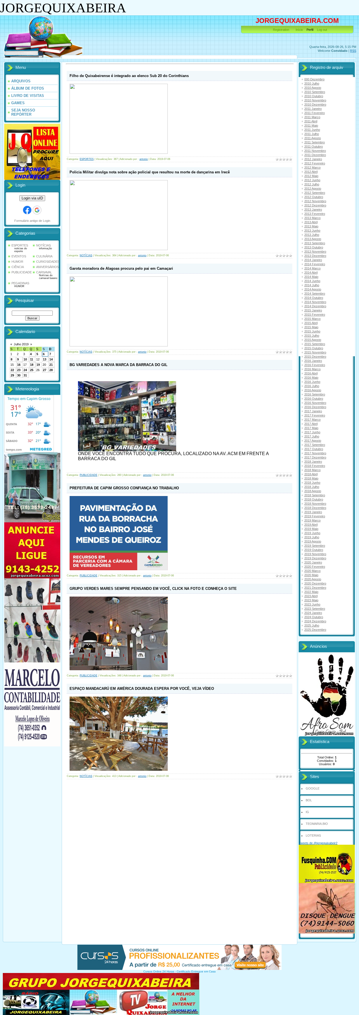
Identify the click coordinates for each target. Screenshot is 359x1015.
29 (12, 375)
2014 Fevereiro (314, 264)
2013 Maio (311, 226)
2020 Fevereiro (314, 566)
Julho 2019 (21, 344)
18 (31, 364)
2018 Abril (310, 474)
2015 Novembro (315, 352)
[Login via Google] (37, 210)
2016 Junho (312, 381)
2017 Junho (312, 432)
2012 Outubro (313, 197)
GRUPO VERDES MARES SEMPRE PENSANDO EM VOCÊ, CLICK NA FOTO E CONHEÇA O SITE (153, 588)
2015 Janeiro (313, 310)
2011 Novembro (315, 150)
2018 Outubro (313, 499)
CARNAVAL (44, 272)
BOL (309, 800)
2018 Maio (311, 478)
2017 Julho (311, 436)
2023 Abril (310, 596)
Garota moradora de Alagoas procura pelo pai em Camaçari (121, 268)
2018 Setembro (314, 495)
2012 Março (312, 167)
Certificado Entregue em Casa (196, 971)
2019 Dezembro (315, 558)
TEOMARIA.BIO (317, 823)
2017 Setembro (314, 444)
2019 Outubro (313, 549)
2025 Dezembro (315, 629)
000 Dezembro (314, 79)
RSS (353, 50)
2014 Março (312, 268)
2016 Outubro (313, 398)
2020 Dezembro (315, 583)
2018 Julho (311, 486)
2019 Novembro (315, 554)
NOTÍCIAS (43, 245)
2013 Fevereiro (314, 213)
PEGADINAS (20, 283)
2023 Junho (312, 604)
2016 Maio (311, 377)
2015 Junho (312, 331)
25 (31, 370)
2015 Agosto (312, 339)
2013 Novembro (315, 251)
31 (25, 375)
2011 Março (312, 117)
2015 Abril (310, 323)
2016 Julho (311, 386)
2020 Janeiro (313, 562)
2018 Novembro (315, 503)
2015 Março (312, 318)
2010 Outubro (313, 96)
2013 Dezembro (315, 255)
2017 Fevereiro (314, 415)
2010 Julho (311, 83)
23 (18, 370)
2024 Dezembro (315, 621)
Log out (322, 29)
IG (307, 812)
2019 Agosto (312, 541)
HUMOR (17, 261)
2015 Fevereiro (314, 314)
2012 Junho (312, 180)
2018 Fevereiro (314, 465)
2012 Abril (310, 171)
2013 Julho (311, 234)
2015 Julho (311, 335)
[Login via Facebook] (27, 210)
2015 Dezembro (315, 356)
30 (18, 375)
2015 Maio (311, 327)
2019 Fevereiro (314, 516)
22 (12, 370)
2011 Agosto (312, 138)
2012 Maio (311, 176)
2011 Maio (311, 125)
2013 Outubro (313, 247)
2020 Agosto (312, 579)
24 (25, 370)
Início (299, 29)
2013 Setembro (314, 243)
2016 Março (312, 369)
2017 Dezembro (315, 457)
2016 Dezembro (315, 407)
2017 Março (312, 419)
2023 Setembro (314, 608)
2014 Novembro (315, 302)
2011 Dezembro (315, 155)
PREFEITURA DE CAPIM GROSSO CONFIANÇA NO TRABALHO (124, 488)
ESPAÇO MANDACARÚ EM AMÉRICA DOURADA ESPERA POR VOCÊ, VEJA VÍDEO (142, 688)
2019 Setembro (314, 545)
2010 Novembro (315, 100)
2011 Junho (312, 129)
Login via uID (32, 198)
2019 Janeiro (313, 512)
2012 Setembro (314, 192)
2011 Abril (310, 121)
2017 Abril (310, 423)
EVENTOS (18, 256)
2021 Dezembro (315, 587)
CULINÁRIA (44, 256)
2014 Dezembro (315, 306)
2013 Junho (312, 230)
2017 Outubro (313, 449)
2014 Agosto (312, 289)
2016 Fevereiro (314, 365)
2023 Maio (311, 600)
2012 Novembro (315, 201)
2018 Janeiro (313, 461)
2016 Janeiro (313, 360)
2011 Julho (311, 134)
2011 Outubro (313, 146)
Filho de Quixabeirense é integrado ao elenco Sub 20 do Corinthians (129, 76)
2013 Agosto (312, 239)
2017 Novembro (315, 453)
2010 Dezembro (315, 104)
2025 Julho (311, 625)
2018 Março (312, 470)
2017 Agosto (312, 440)
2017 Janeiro (313, 411)
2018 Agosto (312, 491)
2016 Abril (310, 373)
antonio (143, 159)
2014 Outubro (313, 297)
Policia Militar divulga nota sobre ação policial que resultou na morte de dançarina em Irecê (150, 172)
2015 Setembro (314, 344)
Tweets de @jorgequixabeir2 (318, 843)
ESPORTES (19, 245)
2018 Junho (312, 482)
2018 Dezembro (315, 507)
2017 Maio (311, 428)
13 (44, 359)
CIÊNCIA (17, 267)
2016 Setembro (314, 394)
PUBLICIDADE (21, 272)
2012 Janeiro (313, 159)
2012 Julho (311, 184)
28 (51, 370)
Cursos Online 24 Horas (158, 971)
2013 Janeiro (313, 209)
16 (18, 364)
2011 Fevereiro (314, 113)
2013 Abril (310, 222)
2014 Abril (310, 272)
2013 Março (312, 218)
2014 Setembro (314, 293)
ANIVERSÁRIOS (47, 267)
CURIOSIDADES (47, 261)
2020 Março (312, 570)
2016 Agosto (312, 390)
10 (25, 359)
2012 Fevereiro (314, 163)
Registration (281, 29)
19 (38, 364)
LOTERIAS (313, 835)
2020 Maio (311, 575)
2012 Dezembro (315, 205)
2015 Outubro (313, 348)
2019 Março (312, 520)
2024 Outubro (313, 617)
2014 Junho (312, 281)
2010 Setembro (314, 92)
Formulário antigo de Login (32, 220)
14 (51, 359)
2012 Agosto (312, 188)
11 (31, 359)
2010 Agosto (312, 87)
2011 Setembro (314, 142)
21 (51, 364)
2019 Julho (311, 537)
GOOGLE (312, 788)
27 (44, 370)
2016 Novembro (315, 402)
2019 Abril (310, 524)
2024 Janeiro (313, 612)
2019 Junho (312, 533)
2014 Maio (311, 276)
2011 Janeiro (313, 108)
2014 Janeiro (313, 260)
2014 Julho (311, 285)
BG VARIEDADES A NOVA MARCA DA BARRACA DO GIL (118, 365)
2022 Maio (311, 591)
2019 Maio (311, 528)
